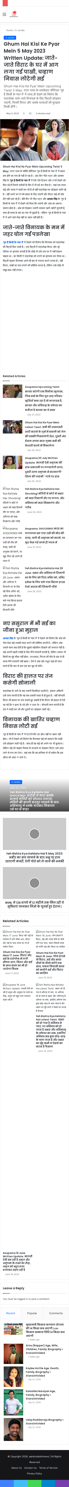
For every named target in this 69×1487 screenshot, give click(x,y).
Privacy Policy (34, 1473)
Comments (56, 1313)
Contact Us (30, 1467)
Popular (32, 1313)
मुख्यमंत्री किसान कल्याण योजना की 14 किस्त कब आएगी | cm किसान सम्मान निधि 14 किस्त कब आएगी (45, 1330)
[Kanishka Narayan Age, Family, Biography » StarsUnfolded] (13, 1402)
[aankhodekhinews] (14, 14)
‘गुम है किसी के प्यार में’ (13, 242)
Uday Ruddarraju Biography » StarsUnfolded (45, 1421)
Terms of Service (48, 1467)
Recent (10, 1313)
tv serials (20, 30)
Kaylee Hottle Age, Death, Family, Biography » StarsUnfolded (42, 1371)
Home (9, 30)
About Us (16, 1467)
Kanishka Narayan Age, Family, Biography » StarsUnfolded (41, 1394)
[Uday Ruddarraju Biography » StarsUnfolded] (13, 1429)
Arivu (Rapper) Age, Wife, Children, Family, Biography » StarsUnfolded (44, 1349)
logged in (23, 1298)
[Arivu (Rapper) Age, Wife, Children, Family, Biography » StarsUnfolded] (13, 1354)
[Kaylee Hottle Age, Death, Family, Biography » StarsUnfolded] (13, 1376)
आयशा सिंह (8, 638)
